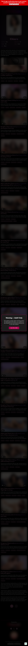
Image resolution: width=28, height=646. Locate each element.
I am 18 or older (14, 327)
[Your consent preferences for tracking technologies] (25, 643)
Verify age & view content (14, 4)
